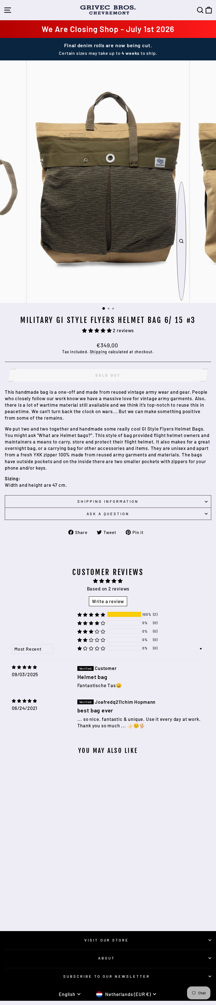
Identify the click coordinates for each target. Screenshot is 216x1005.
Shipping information (108, 501)
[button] (97, 330)
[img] (24, 667)
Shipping (98, 351)
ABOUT (106, 958)
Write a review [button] (108, 601)
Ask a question (108, 513)
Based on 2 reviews (108, 588)
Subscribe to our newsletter (106, 976)
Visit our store (106, 940)
